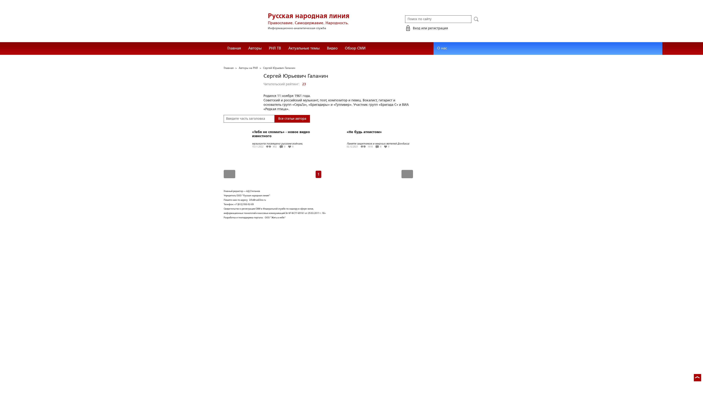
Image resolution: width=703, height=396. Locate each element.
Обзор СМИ (355, 48)
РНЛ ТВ (275, 48)
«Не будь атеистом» (364, 132)
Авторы (255, 48)
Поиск (476, 19)
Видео (332, 48)
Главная (234, 48)
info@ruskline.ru (257, 200)
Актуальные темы (304, 48)
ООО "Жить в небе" (275, 217)
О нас (442, 48)
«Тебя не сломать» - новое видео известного (281, 134)
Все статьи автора (292, 118)
